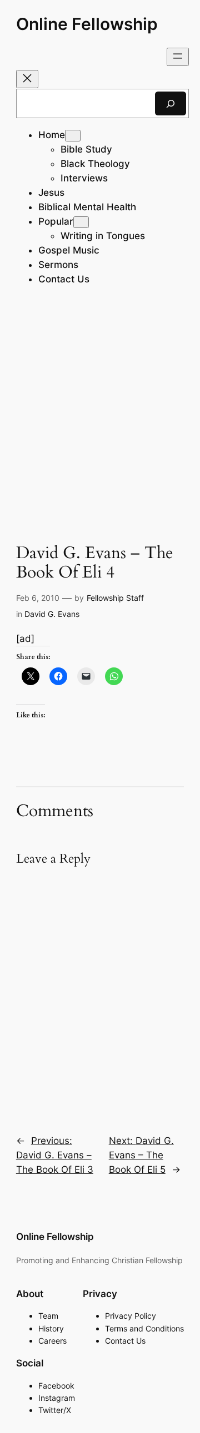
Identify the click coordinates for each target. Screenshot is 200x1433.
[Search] (170, 103)
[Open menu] (178, 57)
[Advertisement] (100, 417)
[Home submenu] (73, 135)
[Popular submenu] (81, 222)
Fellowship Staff (115, 597)
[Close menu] (27, 79)
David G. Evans (51, 614)
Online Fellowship (87, 24)
